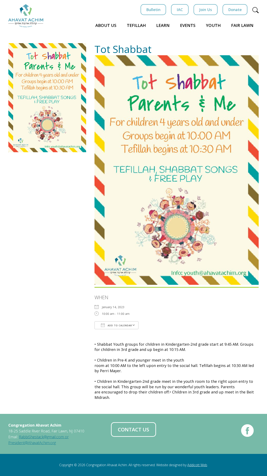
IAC (180, 9)
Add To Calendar (119, 325)
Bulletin (153, 9)
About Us (105, 25)
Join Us (205, 9)
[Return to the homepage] (25, 15)
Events (187, 25)
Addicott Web (197, 465)
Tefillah (136, 25)
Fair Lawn (242, 25)
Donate (235, 9)
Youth (213, 25)
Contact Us (133, 429)
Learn (163, 25)
